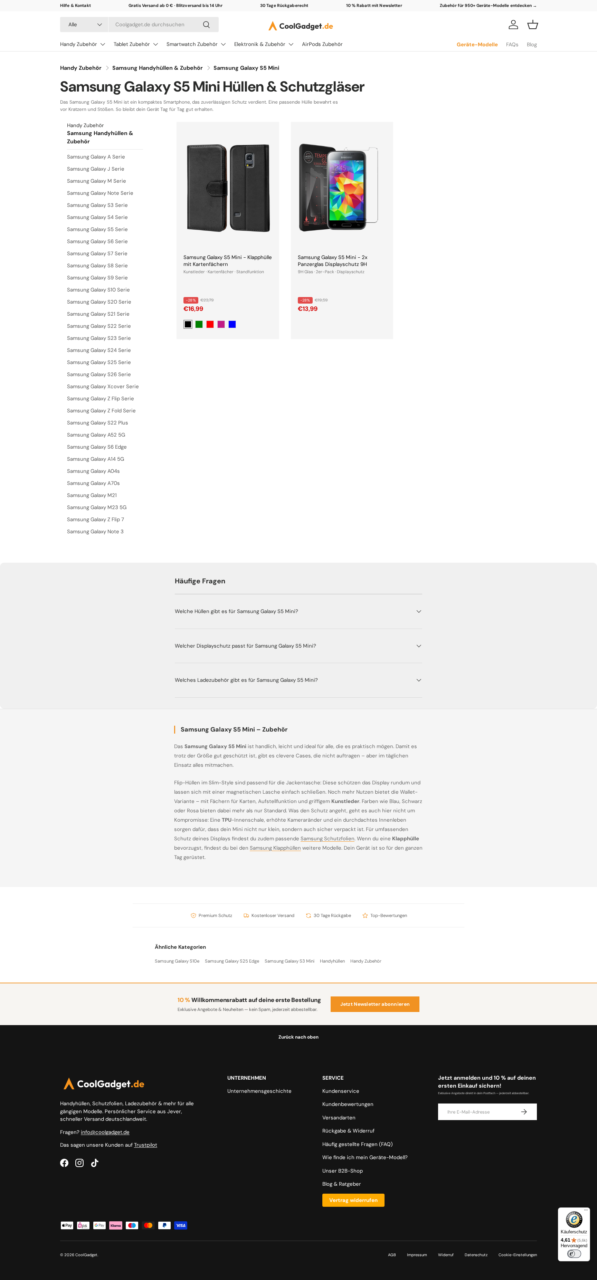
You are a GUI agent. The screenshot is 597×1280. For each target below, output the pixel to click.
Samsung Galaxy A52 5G (96, 434)
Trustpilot (145, 1145)
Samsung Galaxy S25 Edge (232, 961)
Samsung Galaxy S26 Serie (99, 374)
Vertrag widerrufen (353, 1200)
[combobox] (139, 24)
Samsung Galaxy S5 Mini (246, 67)
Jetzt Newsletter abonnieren (375, 1004)
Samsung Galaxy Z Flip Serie (100, 398)
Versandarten (339, 1117)
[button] (532, 24)
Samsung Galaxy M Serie (96, 181)
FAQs (512, 44)
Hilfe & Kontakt (75, 5)
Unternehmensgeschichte (259, 1091)
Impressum (417, 1254)
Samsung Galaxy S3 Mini (289, 961)
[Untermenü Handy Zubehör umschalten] (102, 44)
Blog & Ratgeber (341, 1184)
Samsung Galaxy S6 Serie (97, 241)
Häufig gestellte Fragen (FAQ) (357, 1144)
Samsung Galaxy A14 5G (95, 459)
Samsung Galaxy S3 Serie (97, 205)
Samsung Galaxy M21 (92, 495)
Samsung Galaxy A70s (93, 483)
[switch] (574, 1254)
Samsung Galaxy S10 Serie (98, 289)
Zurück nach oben (298, 1037)
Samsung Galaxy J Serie (95, 168)
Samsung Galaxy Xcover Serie (103, 386)
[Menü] (586, 1211)
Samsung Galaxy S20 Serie (99, 301)
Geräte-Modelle (477, 44)
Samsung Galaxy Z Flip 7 (95, 519)
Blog (532, 44)
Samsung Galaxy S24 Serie (99, 350)
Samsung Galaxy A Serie (96, 156)
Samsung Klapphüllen (275, 847)
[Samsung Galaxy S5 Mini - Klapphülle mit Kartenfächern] (227, 188)
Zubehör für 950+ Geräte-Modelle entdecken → (488, 5)
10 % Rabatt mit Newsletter (374, 5)
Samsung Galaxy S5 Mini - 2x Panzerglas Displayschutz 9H (332, 261)
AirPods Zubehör (322, 44)
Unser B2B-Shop (342, 1170)
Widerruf (446, 1254)
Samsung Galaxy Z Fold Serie (101, 410)
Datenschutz (476, 1254)
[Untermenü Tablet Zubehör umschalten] (155, 44)
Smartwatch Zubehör (192, 44)
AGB (392, 1254)
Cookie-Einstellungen (518, 1254)
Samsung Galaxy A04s (93, 471)
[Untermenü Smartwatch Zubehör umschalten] (223, 44)
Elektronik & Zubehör (259, 44)
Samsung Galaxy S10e (177, 961)
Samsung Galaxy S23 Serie (99, 338)
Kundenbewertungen (347, 1104)
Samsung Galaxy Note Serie (100, 193)
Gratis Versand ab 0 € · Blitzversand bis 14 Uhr (175, 5)
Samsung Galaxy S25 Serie (99, 362)
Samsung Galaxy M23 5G (96, 507)
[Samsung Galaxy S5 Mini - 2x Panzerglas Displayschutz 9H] (342, 188)
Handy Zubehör (78, 44)
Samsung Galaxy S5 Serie (97, 229)
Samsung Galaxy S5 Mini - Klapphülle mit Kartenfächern (227, 261)
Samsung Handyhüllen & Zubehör (157, 67)
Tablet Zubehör (132, 44)
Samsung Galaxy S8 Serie (97, 265)
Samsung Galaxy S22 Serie (99, 326)
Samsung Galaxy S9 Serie (97, 277)
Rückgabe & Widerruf (348, 1130)
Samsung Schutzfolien (327, 838)
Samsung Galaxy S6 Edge (97, 446)
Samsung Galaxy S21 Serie (98, 314)
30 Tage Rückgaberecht (284, 5)
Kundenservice (340, 1091)
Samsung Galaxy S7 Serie (97, 253)
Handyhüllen (332, 961)
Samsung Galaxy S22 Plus (97, 422)
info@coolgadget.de (105, 1132)
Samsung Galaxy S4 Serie (97, 217)
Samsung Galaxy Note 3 (95, 531)
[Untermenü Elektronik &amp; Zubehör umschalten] (291, 44)
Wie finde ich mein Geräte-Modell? (365, 1157)
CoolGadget (86, 1254)
